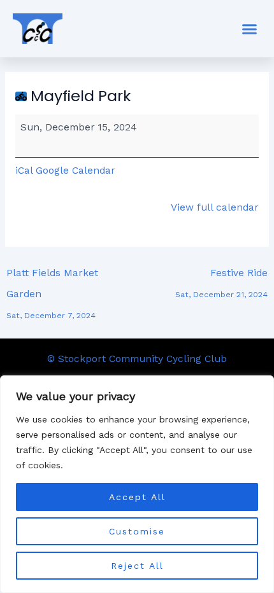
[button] (250, 29)
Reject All (137, 566)
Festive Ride (221, 276)
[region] (137, 484)
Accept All (137, 497)
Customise (137, 531)
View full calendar (215, 207)
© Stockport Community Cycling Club (137, 359)
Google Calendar (75, 170)
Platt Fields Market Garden (52, 276)
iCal (24, 170)
